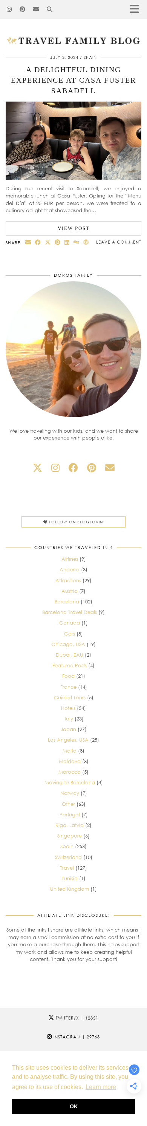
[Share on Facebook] (38, 242)
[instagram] (55, 468)
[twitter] (37, 468)
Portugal (70, 814)
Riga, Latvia (69, 825)
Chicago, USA (68, 644)
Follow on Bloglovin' (75, 522)
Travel (67, 868)
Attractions (68, 580)
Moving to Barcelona (69, 782)
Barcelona (67, 601)
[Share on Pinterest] (58, 242)
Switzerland (68, 857)
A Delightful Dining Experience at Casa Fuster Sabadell (73, 80)
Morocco (69, 772)
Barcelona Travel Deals (69, 612)
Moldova (70, 761)
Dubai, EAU (69, 655)
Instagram (76, 1036)
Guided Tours (70, 697)
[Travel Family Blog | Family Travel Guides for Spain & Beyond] (73, 23)
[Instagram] (9, 9)
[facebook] (73, 468)
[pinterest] (91, 468)
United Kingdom (69, 889)
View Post (74, 228)
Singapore (69, 836)
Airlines (69, 559)
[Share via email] (28, 242)
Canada (69, 623)
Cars (69, 634)
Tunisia (70, 878)
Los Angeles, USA (68, 740)
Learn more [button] (101, 1087)
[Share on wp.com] (86, 242)
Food (68, 676)
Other (68, 804)
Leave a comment (118, 241)
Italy (68, 719)
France (68, 687)
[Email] (36, 9)
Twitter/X (76, 1017)
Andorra (70, 569)
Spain (90, 57)
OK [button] (74, 1106)
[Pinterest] (23, 9)
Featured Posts (69, 665)
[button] (137, 9)
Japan (68, 729)
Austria (69, 591)
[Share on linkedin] (67, 242)
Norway (69, 793)
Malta (70, 751)
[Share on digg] (76, 242)
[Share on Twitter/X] (48, 242)
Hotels (68, 708)
